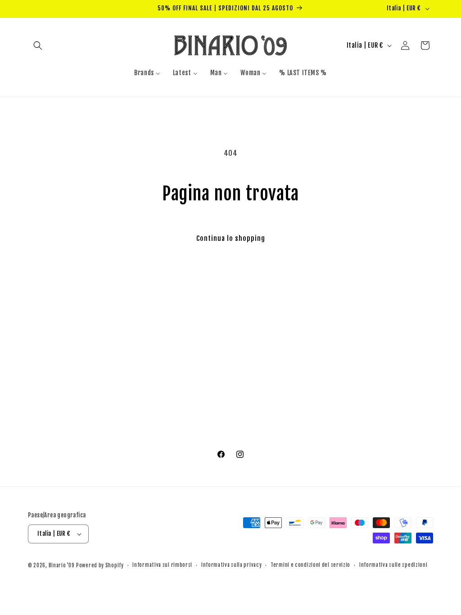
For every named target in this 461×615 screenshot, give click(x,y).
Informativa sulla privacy (231, 565)
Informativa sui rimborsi (162, 565)
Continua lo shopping (230, 238)
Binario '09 (62, 565)
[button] (38, 45)
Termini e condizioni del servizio (310, 565)
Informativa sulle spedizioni (393, 565)
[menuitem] (147, 72)
